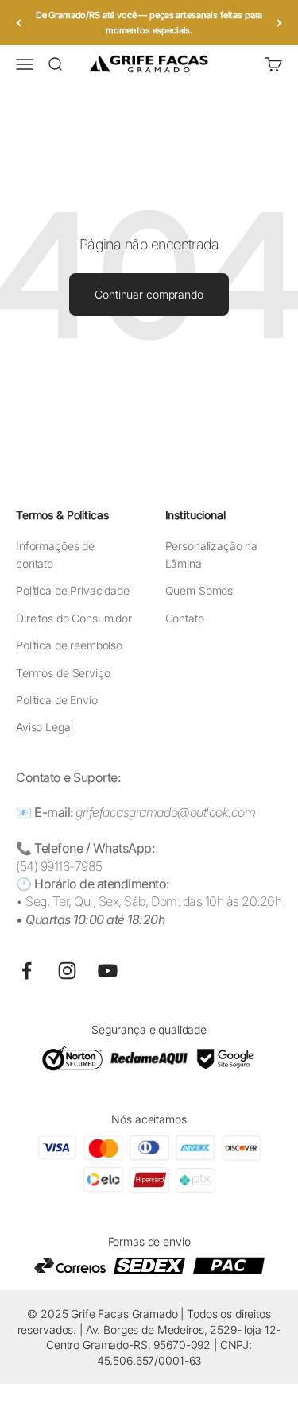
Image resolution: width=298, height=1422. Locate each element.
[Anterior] (18, 22)
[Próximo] (279, 22)
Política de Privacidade (73, 590)
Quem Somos (199, 590)
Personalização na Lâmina (211, 554)
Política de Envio (57, 700)
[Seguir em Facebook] (26, 970)
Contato (184, 618)
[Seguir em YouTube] (107, 970)
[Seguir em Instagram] (67, 970)
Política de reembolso (69, 645)
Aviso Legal (44, 727)
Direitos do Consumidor (74, 618)
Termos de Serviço (63, 673)
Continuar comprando (149, 294)
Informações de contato (55, 554)
